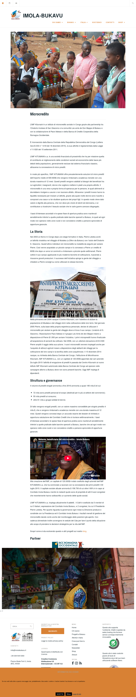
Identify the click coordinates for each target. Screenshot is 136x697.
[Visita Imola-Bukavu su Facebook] (73, 663)
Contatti (110, 22)
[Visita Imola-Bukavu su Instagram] (76, 663)
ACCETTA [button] (60, 694)
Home (74, 627)
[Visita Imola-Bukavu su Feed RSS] (80, 663)
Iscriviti (52, 631)
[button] (2, 578)
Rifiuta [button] (69, 694)
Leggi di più (76, 694)
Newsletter (76, 648)
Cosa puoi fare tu (78, 641)
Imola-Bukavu (43, 15)
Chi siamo (56, 22)
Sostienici (97, 22)
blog (84, 531)
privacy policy (58, 641)
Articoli (74, 654)
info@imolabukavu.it (18, 650)
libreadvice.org (108, 658)
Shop (120, 22)
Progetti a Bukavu (78, 634)
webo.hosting (107, 632)
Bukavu (70, 22)
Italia (83, 22)
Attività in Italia (77, 637)
